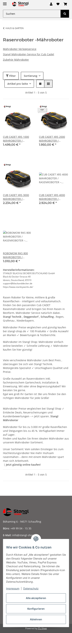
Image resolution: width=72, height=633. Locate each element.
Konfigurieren (36, 608)
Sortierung (30, 76)
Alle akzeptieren (36, 598)
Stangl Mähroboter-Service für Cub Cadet (28, 54)
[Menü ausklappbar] (5, 2)
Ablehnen (36, 619)
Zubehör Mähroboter (16, 59)
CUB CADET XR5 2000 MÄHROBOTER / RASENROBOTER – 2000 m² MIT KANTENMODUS (53, 139)
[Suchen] (65, 14)
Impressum (12, 588)
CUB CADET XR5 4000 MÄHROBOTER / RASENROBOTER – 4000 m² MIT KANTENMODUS (53, 197)
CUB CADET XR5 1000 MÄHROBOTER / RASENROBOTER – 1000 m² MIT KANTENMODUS (17, 139)
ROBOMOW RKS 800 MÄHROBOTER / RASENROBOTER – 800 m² (15, 255)
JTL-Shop (42, 628)
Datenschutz (31, 588)
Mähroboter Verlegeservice (19, 49)
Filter (12, 76)
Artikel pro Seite (17, 83)
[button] (51, 4)
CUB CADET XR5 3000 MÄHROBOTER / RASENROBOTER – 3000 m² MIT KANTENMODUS (17, 197)
